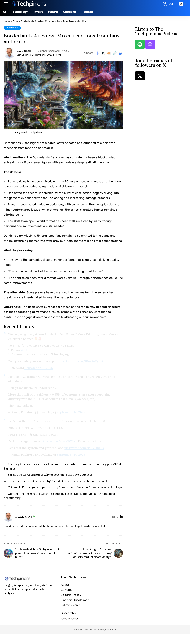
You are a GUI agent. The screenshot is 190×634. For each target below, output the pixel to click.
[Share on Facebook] (97, 53)
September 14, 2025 (71, 412)
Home (7, 21)
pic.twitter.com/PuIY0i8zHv (84, 448)
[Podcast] (150, 44)
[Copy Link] (114, 53)
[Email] (109, 53)
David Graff (24, 51)
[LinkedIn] (121, 517)
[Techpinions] (29, 4)
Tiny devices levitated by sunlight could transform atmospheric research (58, 481)
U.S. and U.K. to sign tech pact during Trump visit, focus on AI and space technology (65, 487)
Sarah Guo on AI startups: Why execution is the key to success (50, 474)
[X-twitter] (140, 75)
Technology (12, 28)
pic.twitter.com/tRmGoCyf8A (82, 361)
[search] (165, 4)
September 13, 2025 (38, 368)
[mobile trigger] (7, 4)
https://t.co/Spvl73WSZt (59, 441)
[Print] (120, 53)
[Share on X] (103, 53)
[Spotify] (140, 44)
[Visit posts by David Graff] (9, 53)
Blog (15, 21)
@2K (24, 350)
